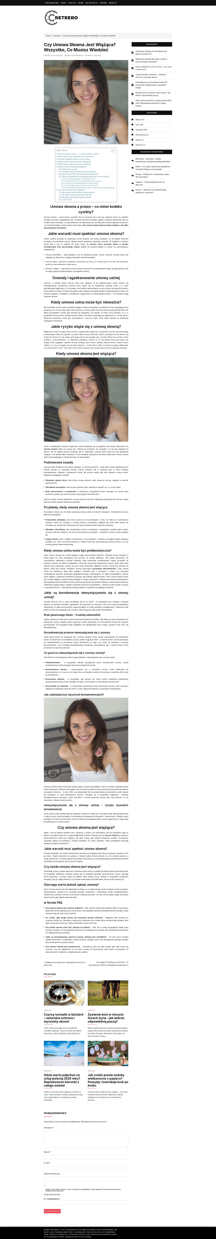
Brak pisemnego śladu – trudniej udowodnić (80, 179)
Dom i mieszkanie (51, 3)
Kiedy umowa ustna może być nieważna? (74, 162)
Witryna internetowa (52, 1174)
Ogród (63, 3)
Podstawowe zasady (69, 169)
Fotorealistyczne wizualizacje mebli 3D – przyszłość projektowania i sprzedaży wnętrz (152, 85)
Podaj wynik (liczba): (52, 1194)
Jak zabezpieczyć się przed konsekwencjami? (81, 185)
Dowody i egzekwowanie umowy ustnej (74, 159)
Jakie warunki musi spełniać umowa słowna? (76, 156)
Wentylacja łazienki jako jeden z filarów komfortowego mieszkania (151, 60)
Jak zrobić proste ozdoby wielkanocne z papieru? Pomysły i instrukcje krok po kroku (108, 1080)
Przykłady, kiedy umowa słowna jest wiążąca (79, 172)
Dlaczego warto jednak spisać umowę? (76, 197)
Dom (137, 125)
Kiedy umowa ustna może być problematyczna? (80, 174)
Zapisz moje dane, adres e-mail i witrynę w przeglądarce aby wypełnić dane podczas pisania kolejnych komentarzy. (83, 1190)
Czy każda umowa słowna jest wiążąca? (77, 195)
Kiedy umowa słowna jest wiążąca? (72, 167)
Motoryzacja (92, 3)
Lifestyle (72, 3)
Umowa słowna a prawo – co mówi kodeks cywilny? (78, 154)
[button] (112, 151)
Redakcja (113, 3)
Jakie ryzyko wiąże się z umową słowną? (74, 164)
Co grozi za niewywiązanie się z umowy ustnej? (82, 183)
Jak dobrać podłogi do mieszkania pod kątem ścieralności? (151, 52)
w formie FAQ (67, 200)
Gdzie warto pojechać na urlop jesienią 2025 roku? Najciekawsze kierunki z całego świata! (62, 1080)
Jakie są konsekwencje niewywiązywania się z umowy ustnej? (85, 176)
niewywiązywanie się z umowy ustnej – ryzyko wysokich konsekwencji (90, 187)
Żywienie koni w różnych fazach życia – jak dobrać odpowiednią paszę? (106, 1018)
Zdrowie (103, 3)
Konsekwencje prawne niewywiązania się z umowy (83, 181)
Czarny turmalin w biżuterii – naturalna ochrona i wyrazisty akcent (63, 1018)
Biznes (80, 3)
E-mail (47, 1163)
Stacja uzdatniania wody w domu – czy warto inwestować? (154, 68)
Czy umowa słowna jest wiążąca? (71, 190)
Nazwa (47, 1152)
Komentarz (49, 1128)
